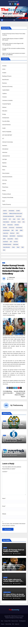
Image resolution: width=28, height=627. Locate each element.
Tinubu (13, 247)
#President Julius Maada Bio (8, 216)
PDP (11, 241)
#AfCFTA (5, 210)
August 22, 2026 (8, 553)
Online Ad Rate (8, 624)
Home (2, 620)
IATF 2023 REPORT (7, 135)
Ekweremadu (10, 224)
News (3, 169)
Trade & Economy (6, 204)
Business (4, 83)
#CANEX (18, 210)
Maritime (4, 162)
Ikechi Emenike (19, 227)
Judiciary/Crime (6, 155)
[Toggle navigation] (14, 20)
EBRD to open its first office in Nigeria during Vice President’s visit (13, 438)
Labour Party (5, 233)
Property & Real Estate (7, 197)
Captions (4, 93)
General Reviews (6, 124)
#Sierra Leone (18, 216)
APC (10, 219)
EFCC (4, 224)
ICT (3, 138)
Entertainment (5, 117)
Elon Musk (17, 224)
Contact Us (17, 624)
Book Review (5, 79)
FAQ (13, 624)
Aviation (4, 72)
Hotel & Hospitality (6, 131)
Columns (4, 96)
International (5, 149)
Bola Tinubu (13, 221)
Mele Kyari (12, 233)
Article (3, 69)
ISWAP (21, 230)
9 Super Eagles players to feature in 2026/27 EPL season (13, 566)
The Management (22, 620)
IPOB (17, 230)
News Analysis (5, 173)
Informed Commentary (7, 142)
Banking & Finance (6, 76)
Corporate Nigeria (6, 103)
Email (4, 506)
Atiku (23, 219)
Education (4, 110)
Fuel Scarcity (11, 227)
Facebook (5, 227)
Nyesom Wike (10, 238)
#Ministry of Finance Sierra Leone (15, 213)
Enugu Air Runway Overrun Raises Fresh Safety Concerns (13, 551)
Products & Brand (6, 194)
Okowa (16, 238)
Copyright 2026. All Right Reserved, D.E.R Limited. (14, 616)
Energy (4, 114)
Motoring (4, 166)
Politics (4, 190)
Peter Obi (15, 241)
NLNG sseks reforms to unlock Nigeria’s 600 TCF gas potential (12, 581)
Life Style (4, 159)
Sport (3, 201)
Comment (4, 471)
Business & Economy (7, 86)
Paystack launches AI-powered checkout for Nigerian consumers (11, 453)
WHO (23, 247)
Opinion (4, 183)
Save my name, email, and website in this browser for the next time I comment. (13, 524)
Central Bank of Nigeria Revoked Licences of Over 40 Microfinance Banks (13, 424)
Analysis (4, 65)
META (18, 233)
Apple (14, 219)
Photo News (5, 187)
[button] (26, 20)
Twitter (18, 247)
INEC (13, 230)
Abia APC (5, 219)
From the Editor (6, 121)
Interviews (4, 152)
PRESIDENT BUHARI (7, 244)
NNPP (4, 238)
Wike (4, 250)
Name (4, 498)
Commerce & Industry (7, 100)
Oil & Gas (4, 180)
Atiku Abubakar (6, 221)
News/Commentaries (7, 176)
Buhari (19, 221)
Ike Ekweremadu (6, 230)
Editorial (4, 107)
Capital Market (5, 90)
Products (2, 624)
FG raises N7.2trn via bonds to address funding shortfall (14, 595)
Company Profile (7, 620)
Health (3, 128)
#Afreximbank (11, 210)
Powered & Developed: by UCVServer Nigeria (13, 617)
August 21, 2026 (8, 568)
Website (4, 513)
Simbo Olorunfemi (6, 247)
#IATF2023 (5, 213)
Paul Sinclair (5, 241)
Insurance (4, 145)
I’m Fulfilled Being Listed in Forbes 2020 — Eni (8, 393)
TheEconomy (12, 277)
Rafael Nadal (15, 244)
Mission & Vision (15, 620)
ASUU (18, 219)
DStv (23, 221)
